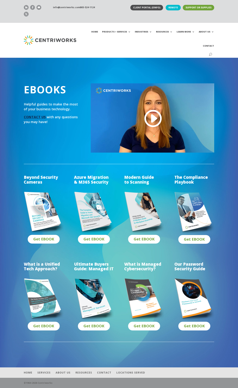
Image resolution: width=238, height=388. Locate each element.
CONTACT (208, 45)
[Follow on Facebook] (32, 7)
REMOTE (173, 7)
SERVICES (44, 372)
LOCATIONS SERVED (130, 372)
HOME (94, 31)
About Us (204, 31)
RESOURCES (162, 31)
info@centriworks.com (66, 7)
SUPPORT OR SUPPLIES (198, 7)
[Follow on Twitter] (26, 14)
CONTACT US (35, 117)
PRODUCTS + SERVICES (114, 31)
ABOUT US (63, 372)
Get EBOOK (43, 239)
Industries (141, 31)
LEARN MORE (184, 31)
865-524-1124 (87, 7)
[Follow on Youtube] (38, 7)
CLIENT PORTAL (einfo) (146, 7)
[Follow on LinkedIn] (26, 7)
